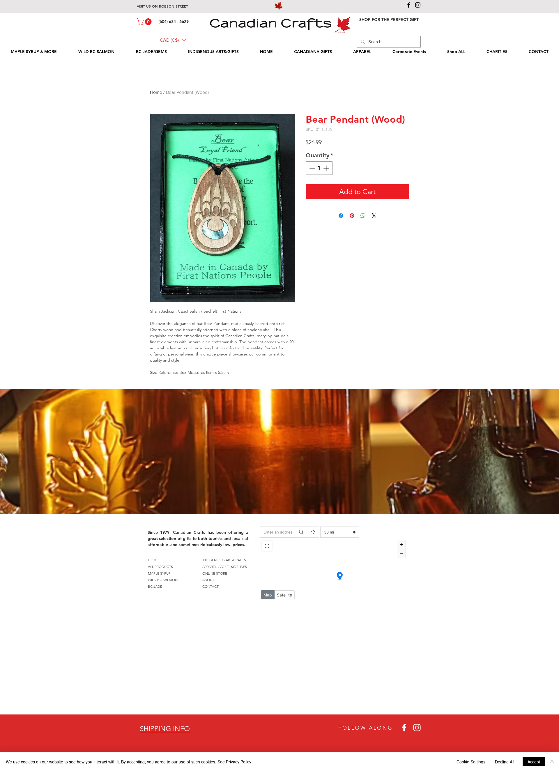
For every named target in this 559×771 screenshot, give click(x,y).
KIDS (234, 566)
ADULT (223, 566)
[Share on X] (374, 215)
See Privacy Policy (234, 762)
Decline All (504, 762)
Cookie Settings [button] (471, 762)
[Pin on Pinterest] (352, 215)
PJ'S (243, 566)
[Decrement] (311, 168)
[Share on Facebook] (340, 215)
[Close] (552, 761)
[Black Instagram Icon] (417, 4)
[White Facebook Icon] (404, 728)
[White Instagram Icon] (417, 728)
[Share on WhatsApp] (363, 215)
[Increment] (327, 168)
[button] (145, 21)
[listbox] (173, 40)
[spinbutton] (319, 168)
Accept (534, 762)
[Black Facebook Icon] (408, 4)
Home (156, 92)
